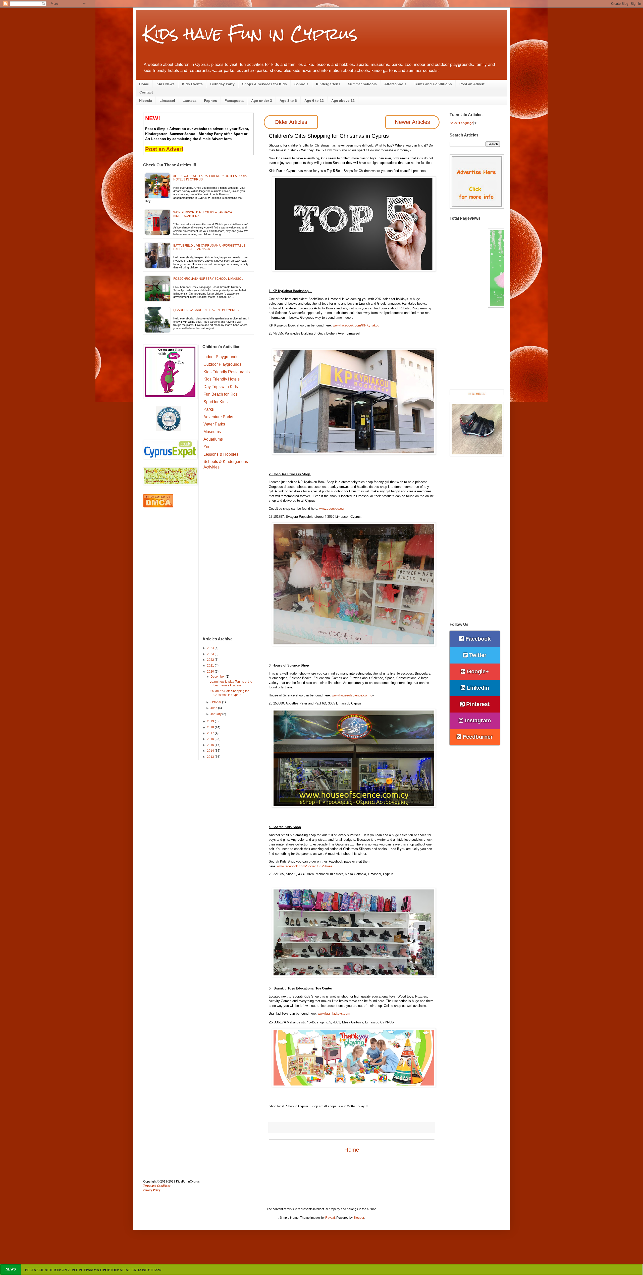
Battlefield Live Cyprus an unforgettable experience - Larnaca (209, 247)
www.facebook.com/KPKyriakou (356, 325)
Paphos (210, 101)
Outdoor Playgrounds (222, 364)
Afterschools (395, 84)
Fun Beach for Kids (220, 394)
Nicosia (145, 101)
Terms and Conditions (433, 84)
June (214, 708)
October (216, 702)
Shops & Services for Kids (264, 84)
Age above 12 (343, 101)
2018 (211, 727)
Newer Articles (412, 122)
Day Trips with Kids (220, 387)
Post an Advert (472, 84)
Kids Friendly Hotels (221, 379)
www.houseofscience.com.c (352, 695)
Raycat (330, 1217)
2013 (211, 757)
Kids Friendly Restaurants (226, 372)
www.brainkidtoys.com (334, 1013)
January (216, 714)
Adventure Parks (218, 417)
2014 (211, 750)
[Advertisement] (228, 554)
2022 (211, 660)
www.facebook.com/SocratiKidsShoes (304, 866)
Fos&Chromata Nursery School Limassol (208, 278)
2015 (211, 745)
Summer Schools (362, 84)
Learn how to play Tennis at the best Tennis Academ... (231, 683)
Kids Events (192, 84)
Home (144, 84)
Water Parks (214, 424)
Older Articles (291, 122)
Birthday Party (222, 84)
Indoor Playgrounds (220, 357)
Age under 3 (261, 101)
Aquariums (213, 439)
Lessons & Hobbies (220, 454)
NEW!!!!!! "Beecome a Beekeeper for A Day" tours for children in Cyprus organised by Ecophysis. (100, 1270)
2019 (211, 721)
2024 (211, 648)
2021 (211, 665)
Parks (208, 409)
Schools (301, 84)
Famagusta (234, 101)
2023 (211, 654)
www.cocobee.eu (331, 508)
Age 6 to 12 (314, 101)
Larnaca (189, 101)
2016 (211, 739)
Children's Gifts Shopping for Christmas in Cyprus (229, 692)
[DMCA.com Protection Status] (158, 506)
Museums (212, 432)
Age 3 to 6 (288, 101)
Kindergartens (328, 84)
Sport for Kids (215, 402)
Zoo (206, 447)
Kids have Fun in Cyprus (250, 33)
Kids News (165, 84)
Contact (146, 92)
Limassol (167, 101)
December (218, 676)
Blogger (358, 1217)
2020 (211, 671)
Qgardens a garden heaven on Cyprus (206, 310)
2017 (211, 733)
